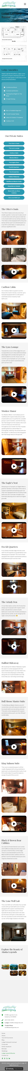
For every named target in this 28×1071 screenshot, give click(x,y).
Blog (3, 1040)
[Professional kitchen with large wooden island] (14, 961)
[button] (14, 272)
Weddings (4, 1051)
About (3, 1035)
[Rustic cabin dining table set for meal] (5, 973)
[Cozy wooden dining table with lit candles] (14, 973)
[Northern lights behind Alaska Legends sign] (5, 961)
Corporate (5, 1044)
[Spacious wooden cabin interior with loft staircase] (22, 966)
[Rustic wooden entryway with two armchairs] (22, 961)
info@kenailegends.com (16, 1022)
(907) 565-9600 (9, 1020)
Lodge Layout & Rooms (8, 1053)
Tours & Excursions (7, 1037)
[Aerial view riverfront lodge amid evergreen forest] (14, 967)
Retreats (4, 1048)
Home (3, 1033)
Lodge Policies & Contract (9, 1042)
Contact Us (5, 1055)
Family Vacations (6, 1046)
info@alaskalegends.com (12, 1027)
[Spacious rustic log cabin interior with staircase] (22, 973)
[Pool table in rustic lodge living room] (5, 966)
